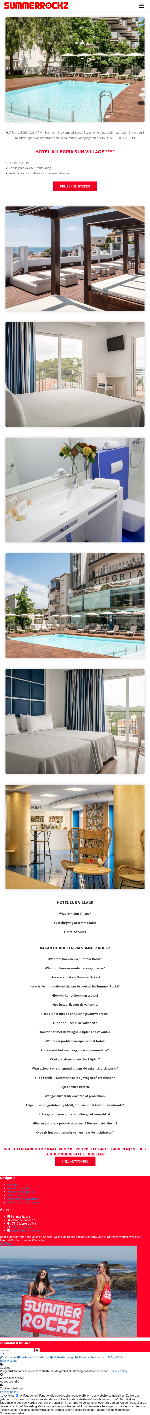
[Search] (37, 1350)
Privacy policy (119, 1371)
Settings (44, 1357)
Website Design (64, 1357)
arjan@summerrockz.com (27, 1230)
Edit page (10, 1357)
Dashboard (27, 1357)
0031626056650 (21, 1227)
